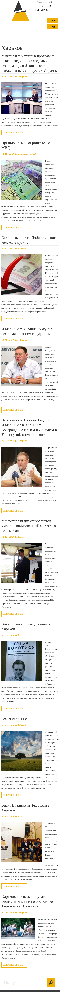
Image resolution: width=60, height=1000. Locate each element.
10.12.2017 (9, 76)
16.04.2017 (9, 537)
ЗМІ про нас (22, 76)
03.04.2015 (9, 912)
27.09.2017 (9, 340)
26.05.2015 (9, 725)
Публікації (31, 154)
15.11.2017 (9, 154)
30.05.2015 (9, 635)
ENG (53, 27)
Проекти (21, 537)
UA (53, 21)
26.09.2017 (9, 441)
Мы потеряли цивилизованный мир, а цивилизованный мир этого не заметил (28, 526)
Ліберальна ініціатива (42, 7)
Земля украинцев (15, 719)
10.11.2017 (9, 248)
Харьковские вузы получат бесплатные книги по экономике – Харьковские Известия (28, 901)
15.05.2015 (9, 816)
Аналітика (21, 154)
